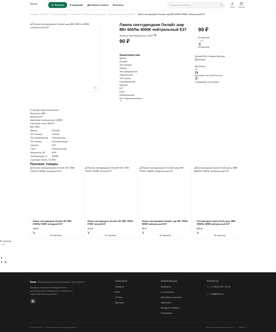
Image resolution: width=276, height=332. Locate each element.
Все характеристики (130, 98)
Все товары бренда (214, 56)
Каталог (59, 5)
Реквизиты (166, 313)
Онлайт (199, 56)
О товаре (35, 110)
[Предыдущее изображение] (1, 258)
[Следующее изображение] (1, 262)
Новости (119, 286)
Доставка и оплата (97, 5)
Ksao (57, 282)
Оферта (242, 327)
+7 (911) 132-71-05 (220, 286)
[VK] (33, 301)
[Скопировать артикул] (155, 35)
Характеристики (50, 110)
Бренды (119, 302)
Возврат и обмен (170, 307)
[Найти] (221, 5)
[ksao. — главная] (37, 5)
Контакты (118, 5)
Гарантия (166, 302)
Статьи (119, 297)
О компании (76, 5)
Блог (117, 291)
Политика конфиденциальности (220, 327)
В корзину (203, 46)
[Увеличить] (95, 88)
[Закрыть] (5, 262)
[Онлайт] (220, 60)
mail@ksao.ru (217, 293)
